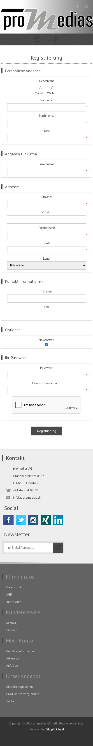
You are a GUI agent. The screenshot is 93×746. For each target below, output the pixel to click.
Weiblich (52, 93)
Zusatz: (46, 212)
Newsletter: (46, 340)
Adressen (12, 658)
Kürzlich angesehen (19, 687)
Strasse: (46, 197)
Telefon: (46, 291)
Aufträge (12, 666)
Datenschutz (14, 587)
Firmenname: (46, 164)
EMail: (46, 131)
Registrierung (77, 6)
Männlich (40, 93)
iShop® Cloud (54, 729)
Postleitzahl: (47, 228)
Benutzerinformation (20, 651)
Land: (46, 259)
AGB (9, 594)
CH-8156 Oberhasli (26, 483)
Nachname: (46, 116)
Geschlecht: (46, 81)
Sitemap (11, 630)
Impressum (13, 602)
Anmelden (86, 6)
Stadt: (46, 243)
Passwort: (46, 368)
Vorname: (46, 100)
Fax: (46, 307)
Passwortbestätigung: (46, 383)
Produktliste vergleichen (22, 694)
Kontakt (11, 623)
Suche (10, 701)
